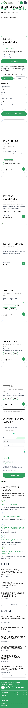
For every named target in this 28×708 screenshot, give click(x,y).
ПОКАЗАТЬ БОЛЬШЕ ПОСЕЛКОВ (12, 412)
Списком (5, 78)
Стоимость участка (6, 98)
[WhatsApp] (20, 693)
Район (3, 92)
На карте (18, 78)
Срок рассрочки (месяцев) (10, 445)
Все (3, 89)
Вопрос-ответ (5, 700)
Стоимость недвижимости (10, 427)
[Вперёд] (9, 56)
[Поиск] (17, 2)
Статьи (3, 697)
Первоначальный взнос (9, 437)
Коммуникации (5, 86)
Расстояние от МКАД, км (8, 105)
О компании (4, 692)
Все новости (14, 604)
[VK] (16, 693)
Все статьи (14, 676)
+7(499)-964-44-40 (15, 687)
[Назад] (4, 56)
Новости (3, 695)
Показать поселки (14, 114)
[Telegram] (25, 693)
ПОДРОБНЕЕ (14, 61)
